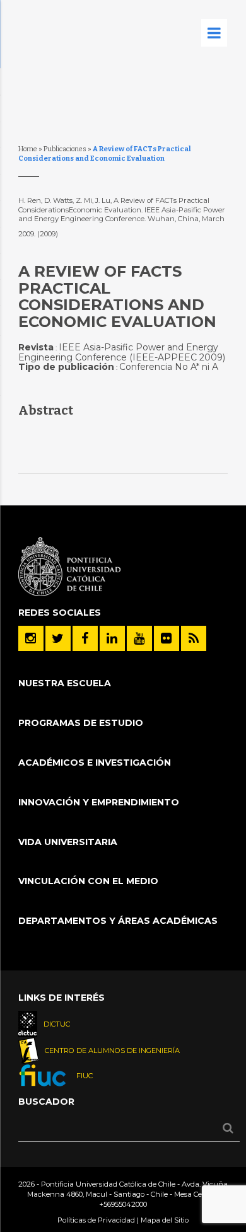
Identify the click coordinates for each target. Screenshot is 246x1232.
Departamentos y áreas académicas (118, 920)
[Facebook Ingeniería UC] (85, 638)
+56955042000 (123, 1204)
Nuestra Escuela (64, 683)
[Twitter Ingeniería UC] (58, 638)
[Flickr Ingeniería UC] (166, 638)
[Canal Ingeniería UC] (139, 638)
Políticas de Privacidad (96, 1220)
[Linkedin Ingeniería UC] (112, 638)
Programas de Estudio (80, 722)
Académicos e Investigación (94, 762)
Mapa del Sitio (165, 1220)
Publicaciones (65, 149)
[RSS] (193, 638)
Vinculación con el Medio (88, 881)
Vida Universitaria (67, 842)
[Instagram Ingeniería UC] (31, 638)
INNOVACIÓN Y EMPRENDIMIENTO (98, 802)
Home (27, 149)
